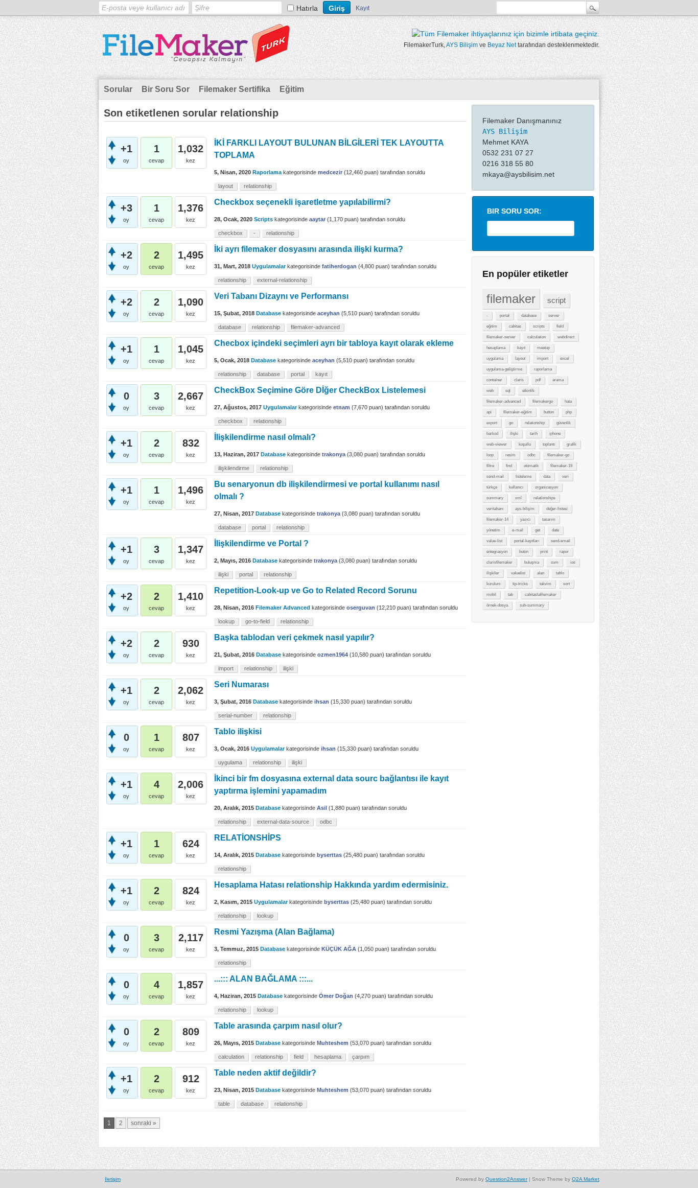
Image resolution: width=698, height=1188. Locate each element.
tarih (534, 433)
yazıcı (525, 519)
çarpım (360, 1057)
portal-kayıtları (526, 541)
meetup (543, 347)
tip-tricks (520, 583)
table (224, 1104)
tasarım (548, 519)
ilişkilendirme (233, 468)
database (529, 315)
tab (510, 594)
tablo (560, 573)
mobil (491, 594)
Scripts (263, 219)
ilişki (514, 433)
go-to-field (257, 621)
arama (558, 380)
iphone (555, 433)
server (554, 315)
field (560, 326)
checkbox (230, 233)
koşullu (525, 444)
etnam (341, 407)
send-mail (495, 476)
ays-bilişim (524, 508)
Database (268, 313)
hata (568, 401)
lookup (226, 621)
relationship (535, 423)
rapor (564, 551)
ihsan (321, 701)
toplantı (549, 444)
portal (504, 315)
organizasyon (546, 487)
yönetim (493, 530)
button (549, 412)
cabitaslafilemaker (540, 594)
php (569, 412)
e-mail (517, 530)
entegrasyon (496, 551)
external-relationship (282, 280)
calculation (536, 337)
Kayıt (362, 8)
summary (494, 498)
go (511, 423)
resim (510, 455)
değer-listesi (557, 508)
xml (518, 498)
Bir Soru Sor (166, 89)
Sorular (118, 89)
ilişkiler (492, 573)
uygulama (494, 358)
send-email (560, 541)
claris (519, 380)
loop (490, 455)
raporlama (543, 369)
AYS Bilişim (462, 45)
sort (566, 583)
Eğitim (292, 89)
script (556, 300)
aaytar (317, 219)
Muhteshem (332, 1043)
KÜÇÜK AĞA (338, 949)
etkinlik (528, 390)
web (490, 390)
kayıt (521, 347)
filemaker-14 (497, 519)
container (494, 380)
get (537, 530)
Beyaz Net (501, 45)
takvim (545, 583)
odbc (531, 455)
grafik (571, 444)
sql (507, 390)
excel (564, 358)
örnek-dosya (497, 605)
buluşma (531, 562)
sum (555, 562)
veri (565, 476)
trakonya (333, 454)
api (489, 412)
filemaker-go (558, 455)
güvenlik (563, 423)
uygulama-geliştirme (504, 369)
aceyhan (328, 313)
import (542, 358)
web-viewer (496, 444)
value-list (494, 541)
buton (523, 551)
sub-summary (532, 605)
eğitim (491, 326)
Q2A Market (585, 1179)
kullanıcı (516, 487)
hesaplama (495, 347)
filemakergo (542, 401)
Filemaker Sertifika (234, 89)
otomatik (531, 465)
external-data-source (283, 822)
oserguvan (360, 607)
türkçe (491, 487)
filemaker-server (501, 337)
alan (540, 573)
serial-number (235, 715)
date (555, 530)
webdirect (565, 337)
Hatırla (307, 8)
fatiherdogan (339, 266)
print (544, 551)
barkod (492, 433)
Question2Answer (506, 1179)
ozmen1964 (332, 654)
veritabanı (494, 508)
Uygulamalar (269, 266)
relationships (544, 498)
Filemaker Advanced (282, 607)
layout (520, 358)
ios (572, 562)
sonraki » (143, 1123)
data (546, 476)
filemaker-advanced (503, 401)
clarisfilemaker (499, 562)
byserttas (329, 855)
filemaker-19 (561, 465)
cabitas (515, 326)
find (509, 465)
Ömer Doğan (336, 996)
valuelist (518, 573)
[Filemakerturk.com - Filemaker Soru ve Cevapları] (196, 56)
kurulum (493, 583)
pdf (538, 380)
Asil (322, 808)
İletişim (113, 1179)
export (491, 423)
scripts (539, 326)
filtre (490, 465)
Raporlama (267, 172)
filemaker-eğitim (517, 412)
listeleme (523, 476)
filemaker (511, 299)
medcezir (330, 172)
